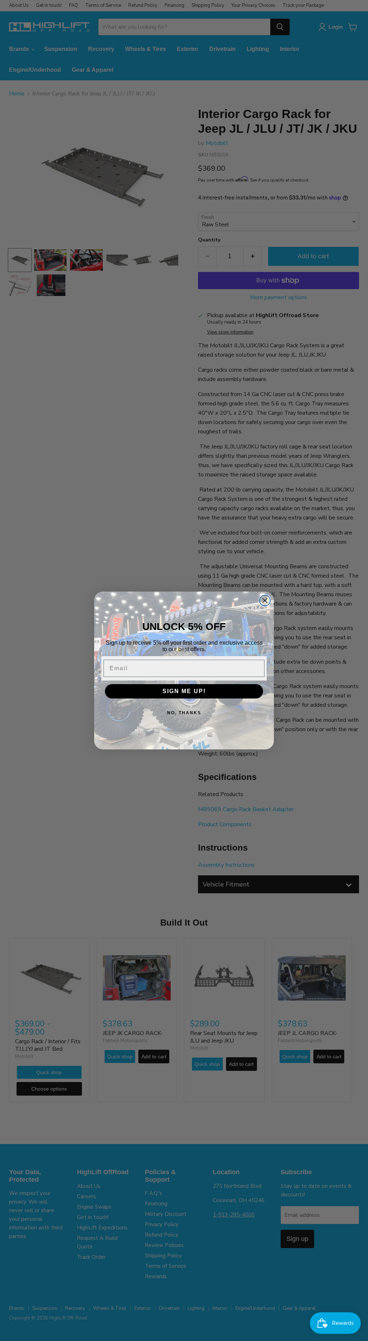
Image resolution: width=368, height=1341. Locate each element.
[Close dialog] (264, 600)
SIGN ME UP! (184, 691)
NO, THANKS (184, 712)
